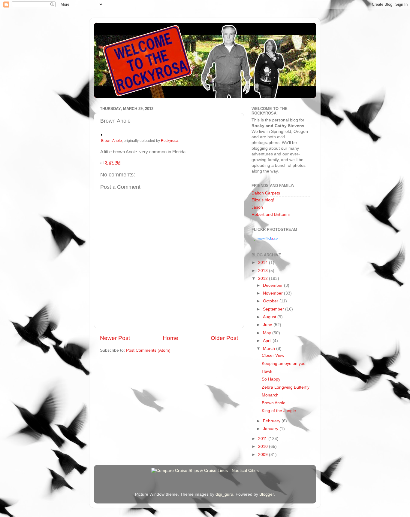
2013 (263, 270)
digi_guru (224, 494)
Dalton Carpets (266, 193)
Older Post (224, 338)
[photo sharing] (101, 134)
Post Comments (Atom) (148, 350)
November (273, 293)
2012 (263, 278)
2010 (263, 446)
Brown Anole (111, 141)
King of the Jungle (279, 410)
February (272, 421)
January (271, 429)
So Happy (271, 379)
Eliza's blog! (263, 200)
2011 (263, 438)
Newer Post (115, 338)
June (268, 325)
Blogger (266, 494)
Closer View (273, 355)
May (267, 333)
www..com (269, 238)
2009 (263, 454)
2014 (263, 262)
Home (170, 338)
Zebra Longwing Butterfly (285, 387)
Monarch (270, 395)
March (269, 348)
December (273, 285)
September (274, 309)
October (271, 301)
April (268, 340)
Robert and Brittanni (271, 214)
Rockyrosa (169, 141)
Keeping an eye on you (284, 363)
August (270, 317)
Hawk (267, 371)
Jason (257, 207)
